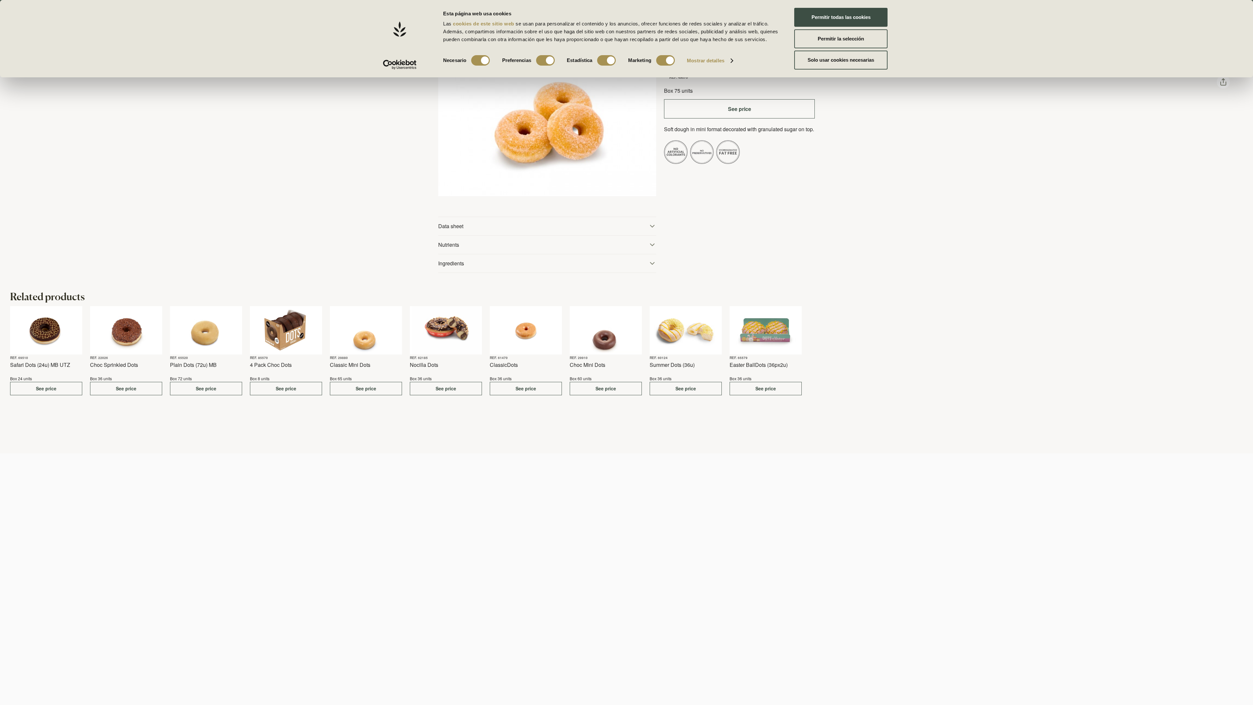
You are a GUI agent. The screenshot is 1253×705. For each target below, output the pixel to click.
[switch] (545, 60)
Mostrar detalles (705, 60)
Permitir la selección (841, 38)
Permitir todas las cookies (841, 17)
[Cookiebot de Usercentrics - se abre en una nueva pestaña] (399, 65)
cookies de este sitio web (484, 23)
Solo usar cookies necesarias (841, 60)
